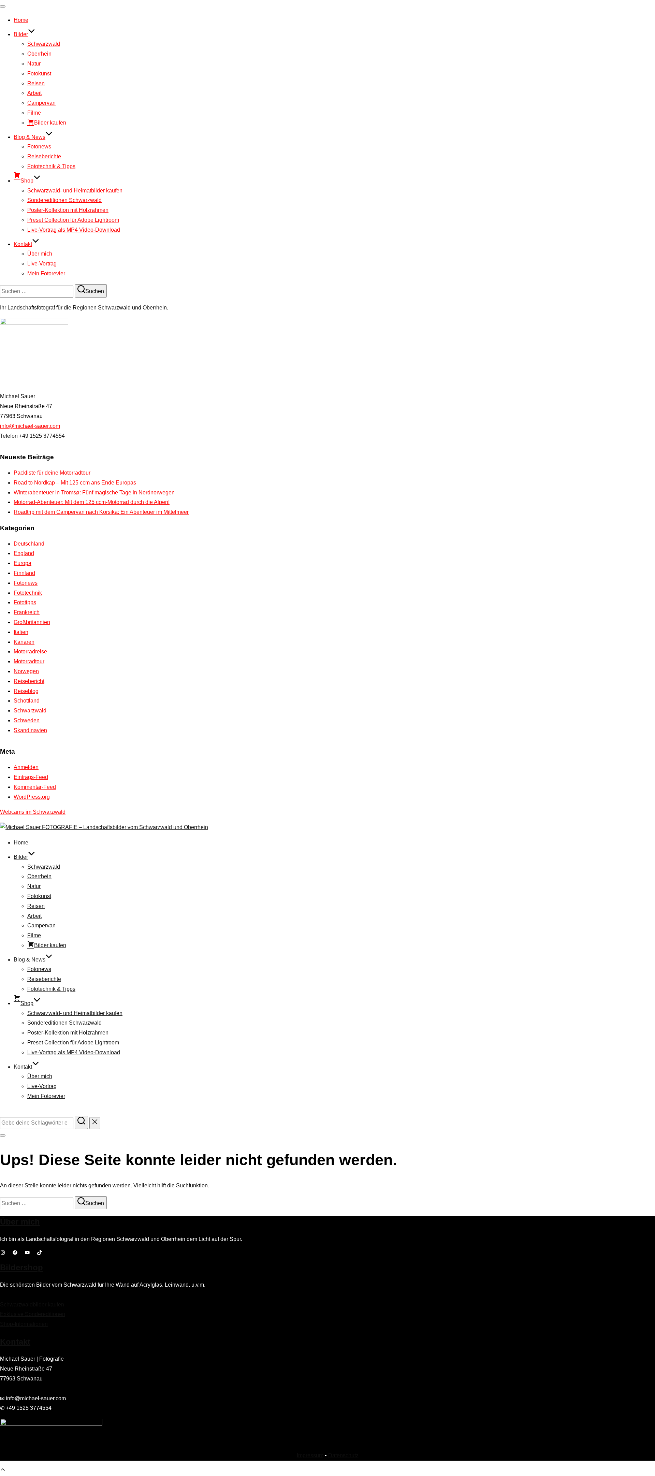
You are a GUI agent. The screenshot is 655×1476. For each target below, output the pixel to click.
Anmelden (26, 767)
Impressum (310, 1455)
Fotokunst (39, 73)
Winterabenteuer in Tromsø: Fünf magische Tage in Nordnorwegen (94, 492)
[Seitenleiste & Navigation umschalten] (2, 1135)
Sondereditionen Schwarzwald (64, 200)
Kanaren (24, 642)
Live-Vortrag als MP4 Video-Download (73, 230)
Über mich (39, 254)
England (24, 553)
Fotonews (39, 146)
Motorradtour (29, 661)
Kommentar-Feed (35, 787)
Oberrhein (39, 54)
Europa (22, 563)
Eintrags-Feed (31, 777)
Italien (21, 632)
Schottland (27, 701)
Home (21, 20)
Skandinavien (30, 730)
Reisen (36, 83)
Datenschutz (343, 1455)
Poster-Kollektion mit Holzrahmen (67, 210)
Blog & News (29, 137)
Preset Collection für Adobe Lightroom (73, 220)
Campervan (41, 103)
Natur (34, 64)
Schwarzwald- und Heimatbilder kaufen (74, 190)
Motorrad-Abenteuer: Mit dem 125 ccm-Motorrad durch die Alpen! (92, 502)
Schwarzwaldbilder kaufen (32, 1304)
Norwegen (26, 671)
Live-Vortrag (42, 263)
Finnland (24, 573)
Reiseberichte (44, 156)
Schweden (27, 720)
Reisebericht (29, 681)
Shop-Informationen (24, 1324)
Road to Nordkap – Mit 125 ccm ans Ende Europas (75, 483)
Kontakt (23, 244)
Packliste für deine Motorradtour (52, 473)
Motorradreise (30, 651)
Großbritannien (32, 622)
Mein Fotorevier (46, 273)
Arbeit (34, 93)
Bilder (21, 34)
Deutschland (29, 544)
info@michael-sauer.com (30, 426)
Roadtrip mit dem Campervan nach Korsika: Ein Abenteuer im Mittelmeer (101, 512)
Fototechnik (28, 593)
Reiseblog (26, 691)
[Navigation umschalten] (2, 6)
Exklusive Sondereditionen (32, 1314)
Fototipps (25, 602)
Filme (34, 113)
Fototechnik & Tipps (51, 166)
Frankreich (27, 612)
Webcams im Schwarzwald (33, 812)
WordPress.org (32, 797)
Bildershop (21, 1267)
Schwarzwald (43, 44)
